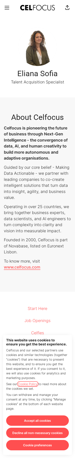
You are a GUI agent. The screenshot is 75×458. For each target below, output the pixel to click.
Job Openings (37, 320)
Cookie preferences (37, 445)
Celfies (37, 332)
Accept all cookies (37, 421)
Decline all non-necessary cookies (37, 433)
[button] (67, 7)
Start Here (37, 308)
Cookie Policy (28, 384)
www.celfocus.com (22, 267)
